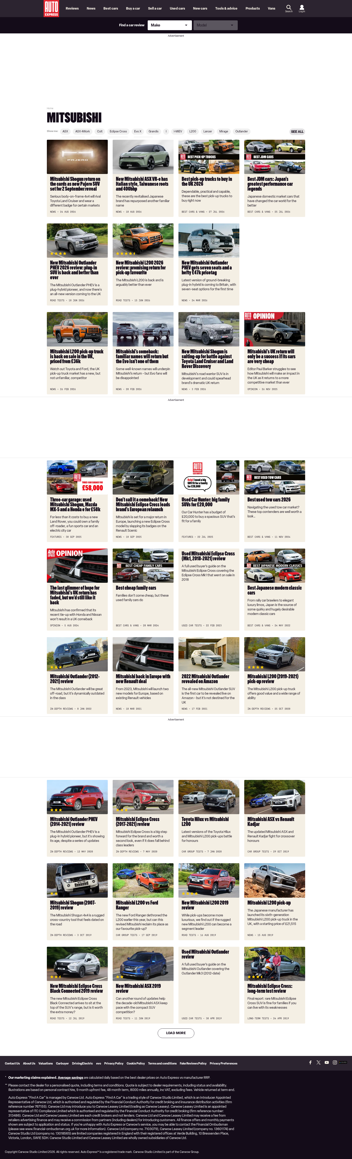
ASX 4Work (82, 131)
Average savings (70, 1078)
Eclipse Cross (118, 131)
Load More (176, 1033)
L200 (192, 131)
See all (297, 132)
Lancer (208, 131)
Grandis (153, 131)
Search (289, 11)
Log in (302, 11)
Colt (99, 131)
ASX (65, 131)
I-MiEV (178, 131)
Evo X (137, 131)
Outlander (241, 131)
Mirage (223, 131)
